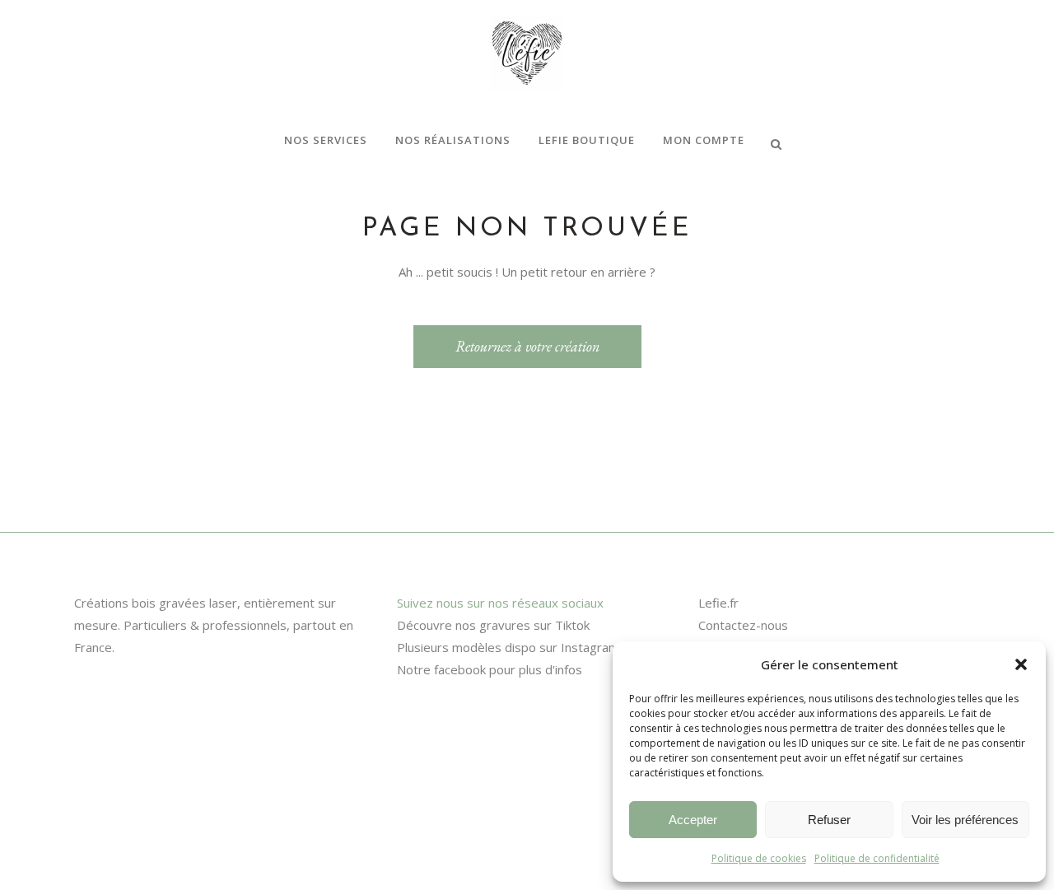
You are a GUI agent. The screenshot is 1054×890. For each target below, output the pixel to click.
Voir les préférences (965, 820)
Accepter (693, 820)
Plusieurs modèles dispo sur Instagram (508, 647)
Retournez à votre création (527, 346)
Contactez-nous (743, 625)
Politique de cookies (758, 858)
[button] (1021, 664)
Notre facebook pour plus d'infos (489, 669)
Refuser (829, 820)
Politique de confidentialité (877, 858)
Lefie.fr (718, 602)
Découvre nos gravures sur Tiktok (493, 625)
